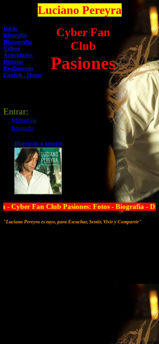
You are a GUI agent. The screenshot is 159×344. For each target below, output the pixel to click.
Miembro (23, 120)
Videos (11, 48)
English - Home (22, 75)
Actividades (18, 55)
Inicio (10, 28)
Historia (13, 62)
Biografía (15, 35)
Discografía (17, 42)
